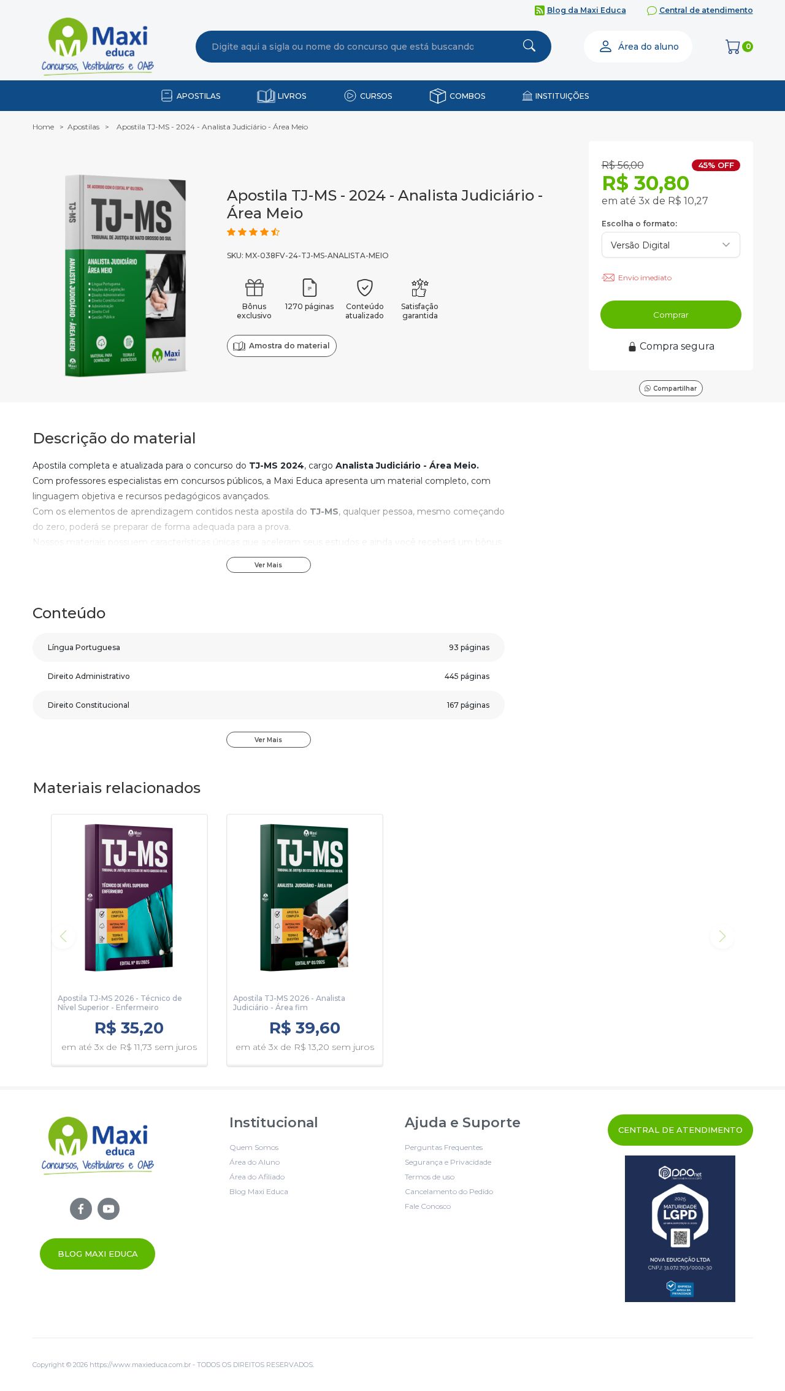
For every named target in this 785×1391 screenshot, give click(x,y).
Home (43, 126)
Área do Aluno (254, 1162)
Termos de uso (429, 1176)
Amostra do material (289, 345)
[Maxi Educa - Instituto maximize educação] (98, 1192)
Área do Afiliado (257, 1176)
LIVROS (292, 96)
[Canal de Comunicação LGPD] (680, 1228)
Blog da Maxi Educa (586, 10)
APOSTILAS (198, 96)
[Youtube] (109, 1209)
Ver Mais (268, 565)
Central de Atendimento (680, 1130)
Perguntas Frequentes (444, 1147)
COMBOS (467, 96)
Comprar (671, 315)
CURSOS (376, 96)
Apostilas (83, 126)
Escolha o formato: (639, 223)
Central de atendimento (706, 10)
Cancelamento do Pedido (449, 1191)
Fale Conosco (428, 1206)
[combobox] (343, 46)
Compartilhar (675, 389)
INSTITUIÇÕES (562, 96)
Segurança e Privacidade (448, 1162)
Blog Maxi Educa (98, 1254)
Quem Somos (253, 1147)
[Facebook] (81, 1209)
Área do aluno (648, 46)
